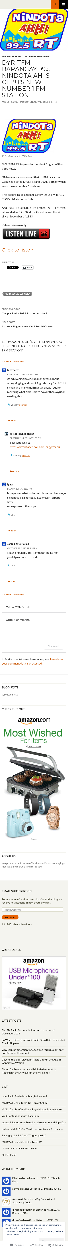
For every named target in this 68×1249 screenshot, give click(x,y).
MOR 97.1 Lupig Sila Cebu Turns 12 (22, 1141)
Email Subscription (17, 891)
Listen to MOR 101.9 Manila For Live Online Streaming (32, 1128)
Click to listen (17, 250)
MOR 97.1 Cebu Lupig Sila (17, 294)
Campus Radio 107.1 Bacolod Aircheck (25, 311)
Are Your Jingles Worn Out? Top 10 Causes (27, 324)
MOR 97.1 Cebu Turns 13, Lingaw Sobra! (25, 1102)
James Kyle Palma (18, 543)
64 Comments (49, 101)
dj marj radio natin (22, 1209)
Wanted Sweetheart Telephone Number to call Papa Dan (34, 1122)
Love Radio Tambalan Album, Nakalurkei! (24, 1096)
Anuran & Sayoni (21, 1199)
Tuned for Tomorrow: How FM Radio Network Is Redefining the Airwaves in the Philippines (29, 1071)
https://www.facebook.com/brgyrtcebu (35, 447)
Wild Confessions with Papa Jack (20, 1115)
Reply (14, 420)
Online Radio (9, 1154)
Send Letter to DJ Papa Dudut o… (42, 1188)
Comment (53, 646)
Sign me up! (10, 917)
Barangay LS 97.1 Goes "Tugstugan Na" (24, 1135)
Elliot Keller (18, 1178)
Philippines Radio (13, 56)
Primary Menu (63, 4)
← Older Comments (13, 361)
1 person (23, 404)
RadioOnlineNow (30, 101)
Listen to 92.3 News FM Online (19, 1148)
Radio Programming (37, 56)
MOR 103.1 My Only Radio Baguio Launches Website (32, 1109)
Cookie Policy (11, 1234)
